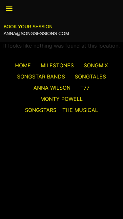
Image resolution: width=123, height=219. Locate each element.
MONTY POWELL (61, 99)
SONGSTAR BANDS (41, 76)
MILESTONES (57, 65)
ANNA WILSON (52, 87)
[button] (9, 8)
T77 (85, 87)
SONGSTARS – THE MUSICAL (61, 110)
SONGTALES (90, 76)
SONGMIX (96, 65)
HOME (23, 65)
